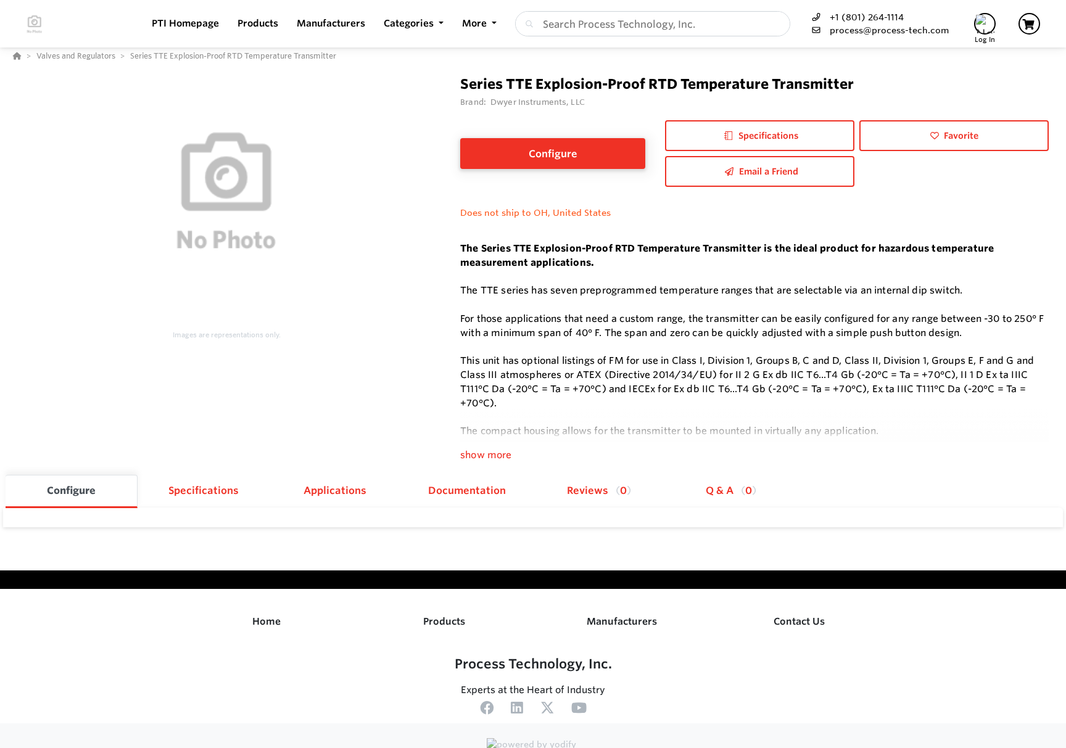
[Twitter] (547, 709)
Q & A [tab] (729, 490)
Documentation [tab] (467, 490)
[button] (413, 23)
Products (444, 621)
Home (266, 621)
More (475, 23)
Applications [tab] (335, 490)
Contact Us (799, 621)
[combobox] (653, 24)
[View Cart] (1029, 24)
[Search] (527, 24)
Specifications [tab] (203, 490)
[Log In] (985, 24)
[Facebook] (487, 709)
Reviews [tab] (597, 490)
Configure (553, 153)
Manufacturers (622, 621)
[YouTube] (579, 709)
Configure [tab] (71, 490)
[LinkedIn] (517, 709)
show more (485, 455)
